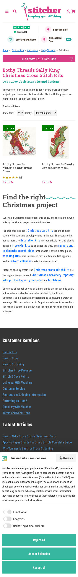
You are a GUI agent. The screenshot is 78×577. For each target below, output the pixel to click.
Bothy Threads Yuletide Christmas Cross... (17, 168)
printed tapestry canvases (26, 280)
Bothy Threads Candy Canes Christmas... (58, 166)
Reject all (39, 540)
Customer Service (14, 388)
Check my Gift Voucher (17, 406)
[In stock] (19, 141)
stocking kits (11, 256)
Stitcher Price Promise (17, 370)
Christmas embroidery (47, 275)
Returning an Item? (15, 400)
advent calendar (21, 261)
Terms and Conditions (16, 413)
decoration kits (30, 240)
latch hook (54, 280)
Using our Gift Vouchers (17, 382)
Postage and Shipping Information (24, 394)
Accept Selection (39, 553)
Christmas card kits (40, 230)
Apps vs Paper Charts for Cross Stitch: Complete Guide (37, 442)
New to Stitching (13, 364)
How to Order (11, 358)
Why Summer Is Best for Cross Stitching (28, 448)
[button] (14, 11)
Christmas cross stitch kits (51, 269)
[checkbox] (14, 512)
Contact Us (10, 352)
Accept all (39, 567)
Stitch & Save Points (16, 376)
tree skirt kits (21, 245)
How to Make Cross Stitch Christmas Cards (30, 436)
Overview (68, 458)
